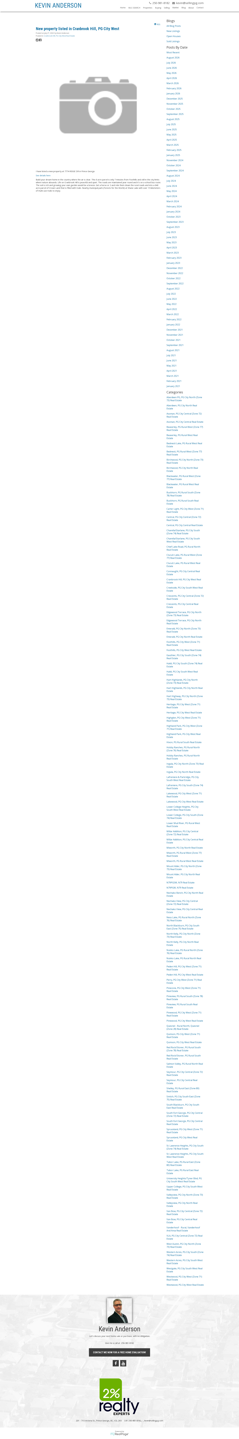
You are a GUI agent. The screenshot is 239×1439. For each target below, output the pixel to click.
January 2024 (173, 211)
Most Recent (173, 52)
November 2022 (175, 273)
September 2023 (175, 221)
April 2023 (172, 247)
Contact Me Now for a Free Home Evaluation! (119, 1352)
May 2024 (171, 191)
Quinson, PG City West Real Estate (184, 1042)
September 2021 (175, 345)
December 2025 (175, 98)
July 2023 (171, 232)
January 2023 (173, 262)
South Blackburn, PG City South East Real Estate (183, 1106)
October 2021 (173, 340)
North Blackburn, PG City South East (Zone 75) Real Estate (183, 927)
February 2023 (174, 257)
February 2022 (174, 319)
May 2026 (171, 73)
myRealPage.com (119, 1434)
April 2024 (172, 196)
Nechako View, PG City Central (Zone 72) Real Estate (182, 902)
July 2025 (171, 124)
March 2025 (173, 144)
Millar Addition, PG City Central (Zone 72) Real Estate (182, 833)
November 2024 (175, 160)
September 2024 (175, 170)
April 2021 (172, 370)
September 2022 (175, 283)
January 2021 (173, 386)
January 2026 (173, 93)
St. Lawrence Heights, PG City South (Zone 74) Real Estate (185, 1147)
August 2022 (173, 288)
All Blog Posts (174, 25)
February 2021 (174, 381)
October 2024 (173, 165)
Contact (200, 7)
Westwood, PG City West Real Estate (185, 1284)
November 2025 (175, 103)
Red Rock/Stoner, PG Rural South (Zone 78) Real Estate (184, 1049)
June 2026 (172, 67)
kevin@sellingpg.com (153, 1420)
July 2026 (171, 62)
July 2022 (171, 293)
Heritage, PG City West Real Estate (184, 712)
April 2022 (172, 309)
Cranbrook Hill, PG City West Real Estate (59, 36)
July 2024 (171, 180)
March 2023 (173, 252)
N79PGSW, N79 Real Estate (180, 882)
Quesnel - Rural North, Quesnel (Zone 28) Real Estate (183, 1027)
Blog (183, 7)
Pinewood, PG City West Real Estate (185, 1020)
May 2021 (171, 365)
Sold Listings (173, 41)
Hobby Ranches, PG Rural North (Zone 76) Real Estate (183, 749)
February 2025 (174, 150)
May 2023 (171, 242)
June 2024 (172, 185)
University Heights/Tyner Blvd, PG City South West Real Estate (184, 1180)
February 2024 (174, 206)
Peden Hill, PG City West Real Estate (185, 974)
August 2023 (173, 227)
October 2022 (173, 278)
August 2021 (173, 350)
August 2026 (173, 57)
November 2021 (175, 334)
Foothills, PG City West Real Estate (184, 650)
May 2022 (171, 304)
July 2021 (171, 355)
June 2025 (172, 129)
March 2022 (173, 314)
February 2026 (174, 88)
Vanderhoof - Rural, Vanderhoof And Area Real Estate (183, 1229)
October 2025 (173, 108)
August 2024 (173, 175)
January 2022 (173, 324)
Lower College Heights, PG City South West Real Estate (182, 808)
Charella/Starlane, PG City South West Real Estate (183, 540)
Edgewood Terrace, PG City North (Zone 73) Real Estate (184, 614)
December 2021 (175, 329)
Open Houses (174, 36)
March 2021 (173, 375)
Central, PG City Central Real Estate (185, 525)
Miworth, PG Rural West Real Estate (185, 861)
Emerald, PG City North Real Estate (184, 636)
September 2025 (175, 114)
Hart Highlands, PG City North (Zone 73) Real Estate (182, 681)
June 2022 (172, 298)
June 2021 (172, 360)
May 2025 (171, 134)
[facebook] (116, 1363)
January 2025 (173, 155)
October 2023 (173, 216)
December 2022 (175, 268)
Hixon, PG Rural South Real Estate (184, 742)
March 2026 (173, 83)
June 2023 (172, 237)
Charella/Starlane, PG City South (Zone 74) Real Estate (183, 532)
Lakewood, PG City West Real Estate (185, 801)
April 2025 (172, 139)
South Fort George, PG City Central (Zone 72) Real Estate (184, 1114)
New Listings (173, 31)
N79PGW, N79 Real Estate (180, 887)
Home (123, 7)
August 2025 (173, 119)
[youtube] (123, 1363)
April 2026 (172, 78)
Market (175, 7)
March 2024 (173, 201)
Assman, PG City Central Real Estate (185, 421)
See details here (43, 175)
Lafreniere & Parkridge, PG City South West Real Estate (183, 779)
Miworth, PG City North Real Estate (185, 847)
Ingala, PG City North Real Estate (183, 771)
